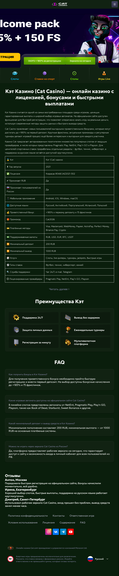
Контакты (59, 515)
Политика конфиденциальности (28, 515)
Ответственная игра (82, 515)
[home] (59, 4)
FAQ (82, 522)
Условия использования (22, 522)
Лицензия (48, 522)
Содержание (67, 522)
